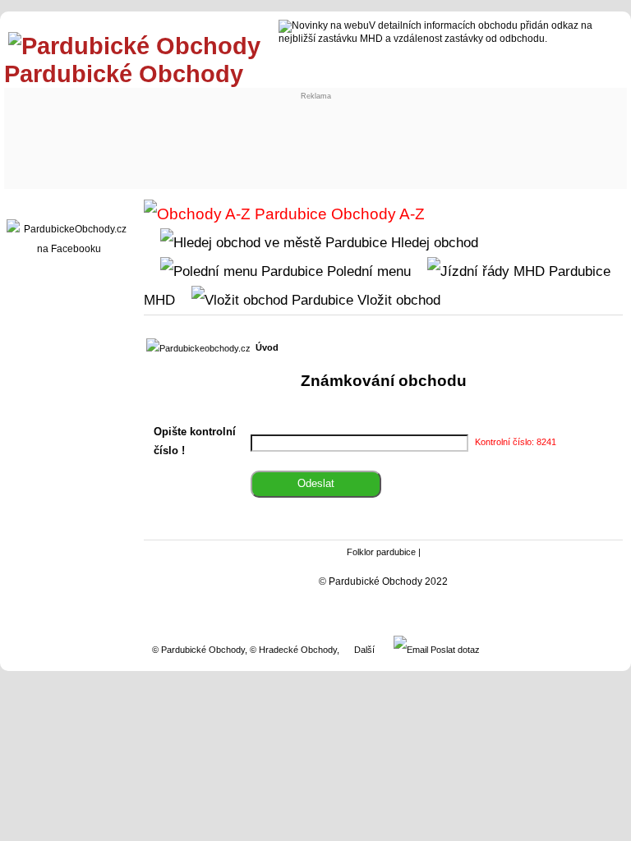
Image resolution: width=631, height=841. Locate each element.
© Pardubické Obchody (198, 650)
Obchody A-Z (376, 214)
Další (364, 650)
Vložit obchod (396, 300)
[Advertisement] (312, 137)
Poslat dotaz (454, 650)
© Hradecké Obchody (293, 650)
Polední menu (367, 271)
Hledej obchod (432, 242)
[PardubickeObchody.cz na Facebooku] (69, 249)
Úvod (267, 347)
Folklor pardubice (381, 552)
